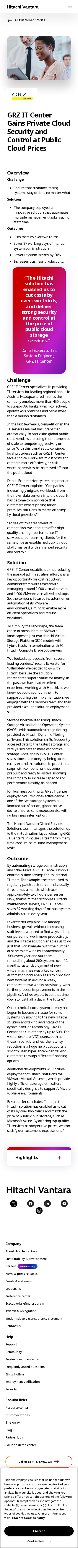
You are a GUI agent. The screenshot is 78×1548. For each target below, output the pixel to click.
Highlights (26, 1157)
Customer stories (17, 1415)
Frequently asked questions (25, 1367)
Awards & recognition (20, 1311)
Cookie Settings (39, 1541)
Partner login (14, 1437)
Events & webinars (18, 1281)
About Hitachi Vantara (21, 1251)
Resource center (16, 1407)
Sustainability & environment (26, 1259)
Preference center (17, 1296)
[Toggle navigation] (70, 7)
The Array (12, 1422)
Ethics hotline (14, 1374)
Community (13, 1352)
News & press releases (21, 1274)
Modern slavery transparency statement (33, 1318)
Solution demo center (20, 1445)
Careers (10, 1266)
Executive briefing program (24, 1303)
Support (11, 1344)
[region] (39, 1508)
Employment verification (22, 1382)
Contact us (13, 1326)
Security (11, 1389)
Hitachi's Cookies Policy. (28, 1518)
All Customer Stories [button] (30, 20)
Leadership (13, 1288)
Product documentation (22, 1359)
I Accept (39, 1531)
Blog (8, 1430)
